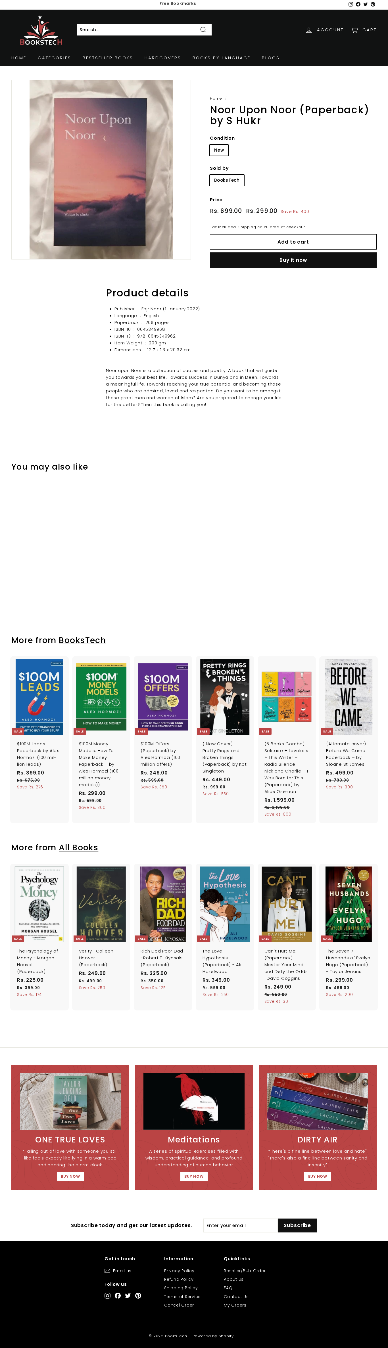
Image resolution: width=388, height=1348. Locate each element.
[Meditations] (193, 1101)
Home (18, 58)
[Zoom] (101, 169)
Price (216, 199)
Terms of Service (182, 1296)
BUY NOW (70, 1176)
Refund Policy (179, 1279)
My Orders (235, 1305)
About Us (234, 1279)
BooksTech (227, 180)
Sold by (219, 168)
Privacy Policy (179, 1271)
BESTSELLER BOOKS (108, 58)
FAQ (228, 1288)
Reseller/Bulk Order (245, 1271)
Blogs (271, 58)
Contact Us (236, 1296)
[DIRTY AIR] (317, 1101)
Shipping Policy (181, 1288)
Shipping (247, 226)
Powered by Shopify (213, 1336)
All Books (78, 847)
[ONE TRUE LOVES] (70, 1101)
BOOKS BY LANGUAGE (222, 58)
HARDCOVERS (163, 58)
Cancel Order (179, 1305)
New (219, 150)
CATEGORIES (54, 58)
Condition (222, 138)
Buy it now (293, 260)
